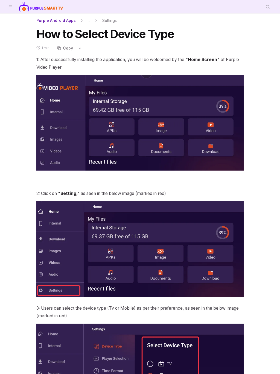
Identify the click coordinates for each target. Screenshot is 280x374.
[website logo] (41, 6)
